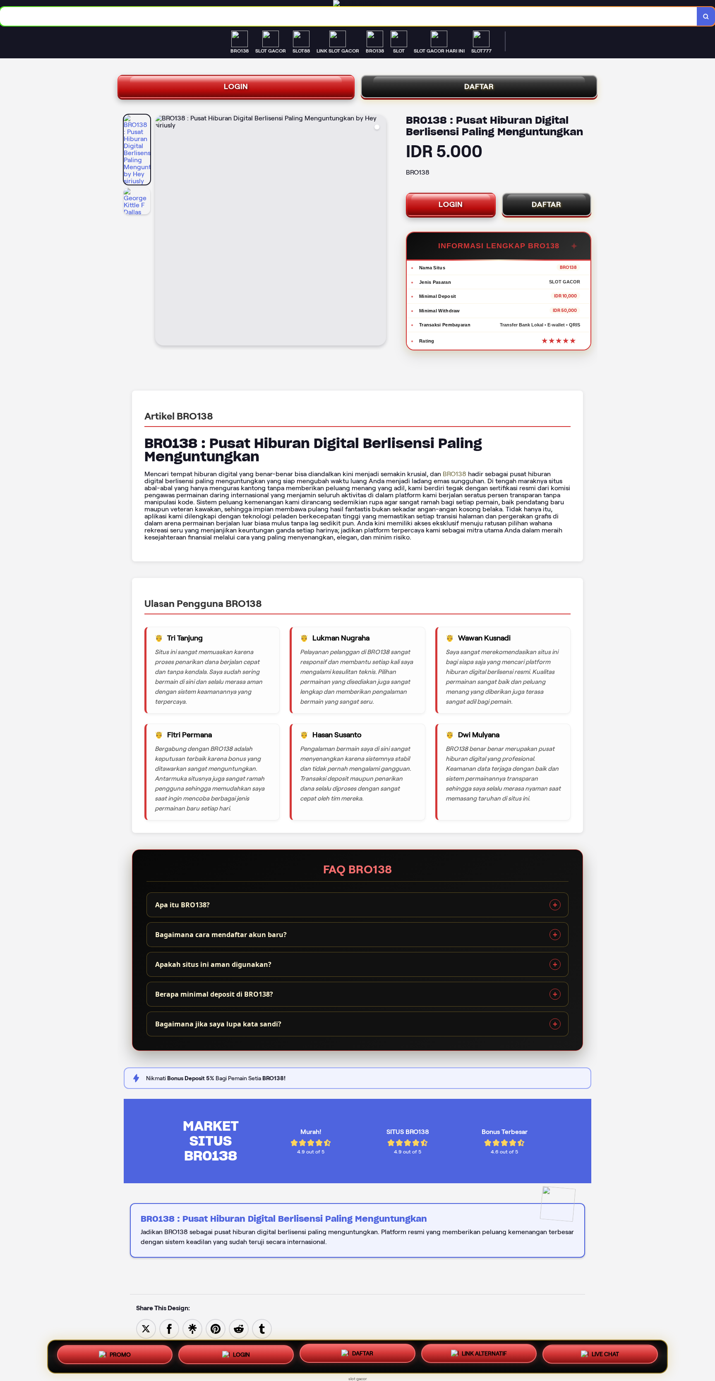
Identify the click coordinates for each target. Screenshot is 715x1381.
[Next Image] (379, 231)
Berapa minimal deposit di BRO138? (214, 994)
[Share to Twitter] (146, 1328)
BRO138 (454, 473)
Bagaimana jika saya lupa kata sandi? (218, 1024)
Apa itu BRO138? (182, 904)
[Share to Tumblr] (262, 1328)
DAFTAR (479, 86)
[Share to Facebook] (169, 1328)
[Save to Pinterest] (216, 1328)
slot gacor (357, 1378)
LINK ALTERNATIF (484, 1356)
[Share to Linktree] (192, 1328)
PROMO (120, 1355)
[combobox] (348, 16)
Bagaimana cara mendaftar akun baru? (221, 934)
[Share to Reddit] (239, 1328)
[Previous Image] (161, 231)
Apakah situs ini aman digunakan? (213, 964)
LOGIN (236, 86)
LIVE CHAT (605, 1355)
